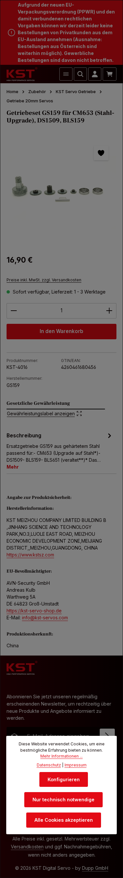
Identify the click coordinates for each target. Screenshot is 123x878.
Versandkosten (27, 846)
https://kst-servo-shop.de (34, 610)
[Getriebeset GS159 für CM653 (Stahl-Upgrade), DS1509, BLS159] (61, 193)
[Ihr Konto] (94, 74)
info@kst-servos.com (45, 617)
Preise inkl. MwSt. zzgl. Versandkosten (44, 279)
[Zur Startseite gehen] (22, 74)
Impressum (76, 764)
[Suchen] (80, 74)
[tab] (60, 450)
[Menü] (65, 74)
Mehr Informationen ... (61, 756)
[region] (61, 193)
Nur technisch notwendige (63, 799)
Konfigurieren (64, 779)
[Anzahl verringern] (14, 311)
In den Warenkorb (61, 331)
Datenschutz (49, 764)
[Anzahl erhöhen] (109, 311)
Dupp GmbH (95, 868)
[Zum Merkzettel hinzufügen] (101, 152)
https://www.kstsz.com (30, 554)
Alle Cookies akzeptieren (63, 820)
